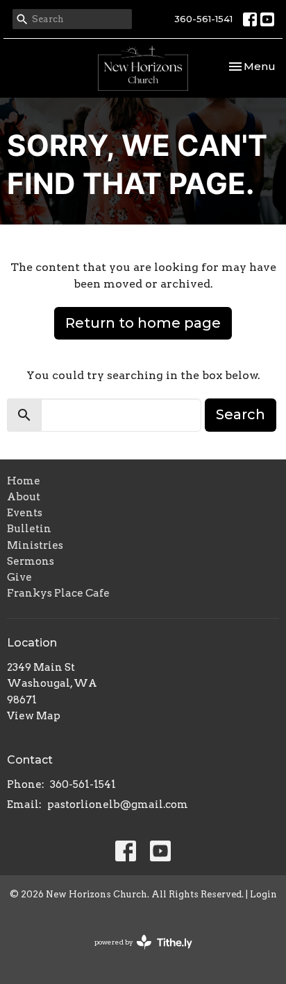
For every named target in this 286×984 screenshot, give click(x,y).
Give (19, 577)
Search (240, 414)
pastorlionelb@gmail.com (117, 804)
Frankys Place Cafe (58, 593)
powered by (136, 954)
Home (23, 481)
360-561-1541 (203, 18)
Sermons (30, 561)
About (23, 497)
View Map (33, 716)
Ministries (35, 545)
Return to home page (143, 323)
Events (24, 513)
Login (263, 894)
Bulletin (29, 528)
